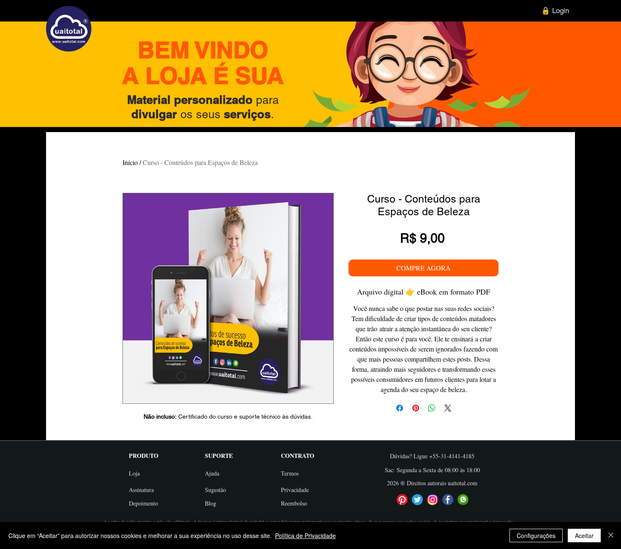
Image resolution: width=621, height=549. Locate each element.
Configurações (536, 535)
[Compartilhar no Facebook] (400, 408)
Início (130, 162)
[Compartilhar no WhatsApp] (432, 408)
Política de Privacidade (305, 535)
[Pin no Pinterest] (416, 408)
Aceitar (584, 535)
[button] (150, 455)
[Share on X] (448, 408)
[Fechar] (611, 535)
